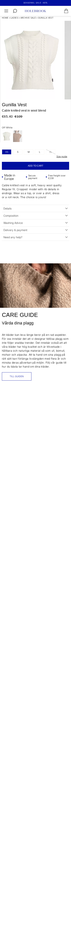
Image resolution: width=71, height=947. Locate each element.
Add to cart (35, 165)
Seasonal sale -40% (35, 3)
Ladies (14, 17)
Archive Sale (28, 17)
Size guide (61, 156)
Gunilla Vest (46, 17)
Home (5, 17)
